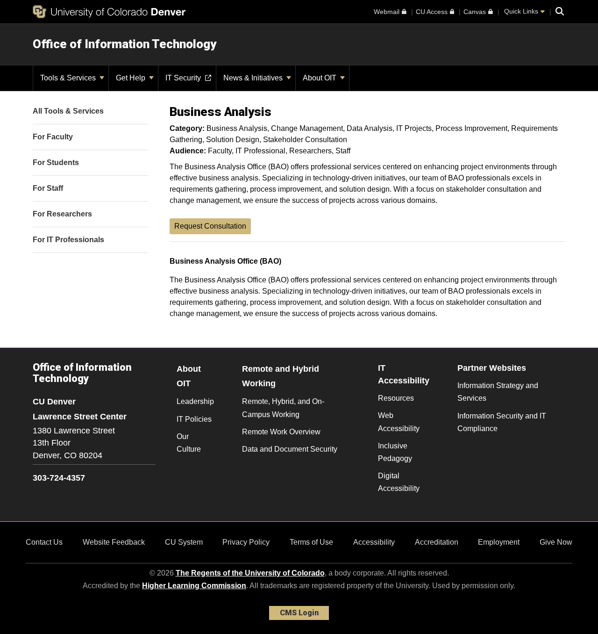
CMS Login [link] (299, 612)
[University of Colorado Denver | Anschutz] (109, 11)
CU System (184, 542)
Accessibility (374, 542)
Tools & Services (69, 78)
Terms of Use (311, 542)
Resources (396, 398)
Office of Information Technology (124, 44)
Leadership (195, 401)
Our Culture (189, 442)
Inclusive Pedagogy (395, 452)
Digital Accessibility (399, 482)
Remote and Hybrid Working (280, 376)
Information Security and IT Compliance (501, 422)
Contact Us (44, 542)
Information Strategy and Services (497, 392)
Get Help (131, 78)
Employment (499, 542)
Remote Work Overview (281, 432)
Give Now (556, 542)
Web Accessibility (399, 421)
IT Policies (194, 419)
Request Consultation (210, 226)
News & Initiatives (254, 78)
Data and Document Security (289, 449)
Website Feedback (114, 542)
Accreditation (436, 542)
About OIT (320, 78)
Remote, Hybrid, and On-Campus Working (283, 407)
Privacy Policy (246, 542)
